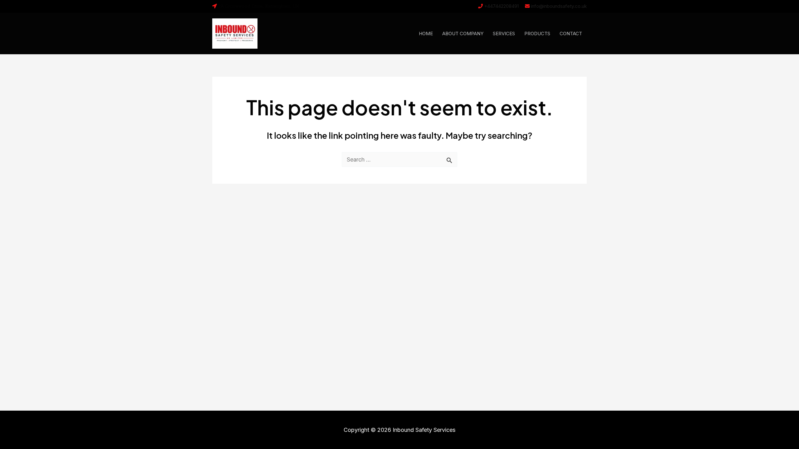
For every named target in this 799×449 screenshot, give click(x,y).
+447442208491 (501, 6)
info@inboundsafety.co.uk (559, 6)
